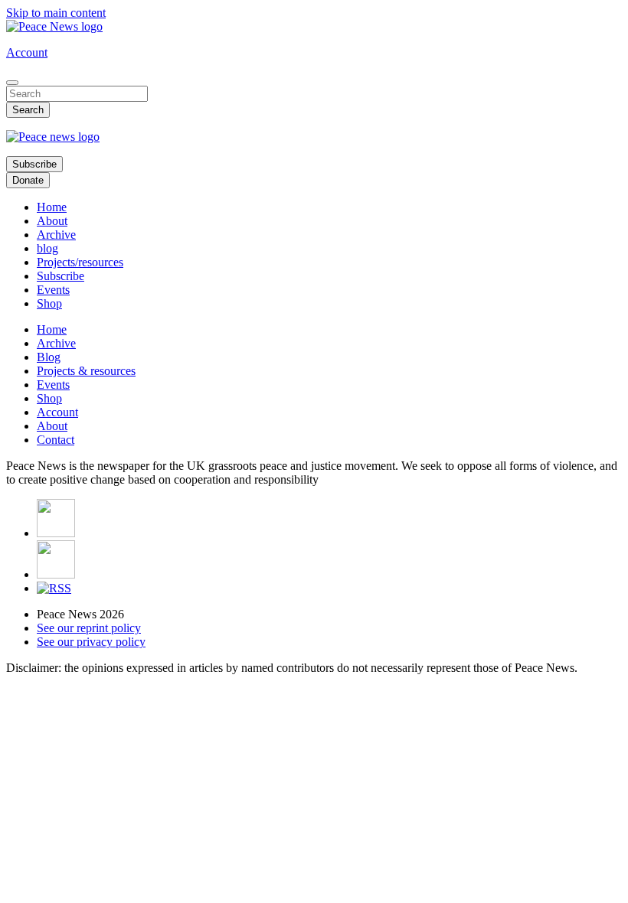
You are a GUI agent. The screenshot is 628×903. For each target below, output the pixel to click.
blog (47, 248)
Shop (49, 303)
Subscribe (34, 164)
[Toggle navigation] (12, 82)
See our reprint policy (89, 627)
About (52, 220)
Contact (55, 439)
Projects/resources (80, 262)
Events (53, 289)
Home (52, 207)
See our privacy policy (91, 641)
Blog (49, 356)
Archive (56, 234)
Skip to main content (56, 12)
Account (26, 52)
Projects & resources (86, 370)
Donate (28, 180)
